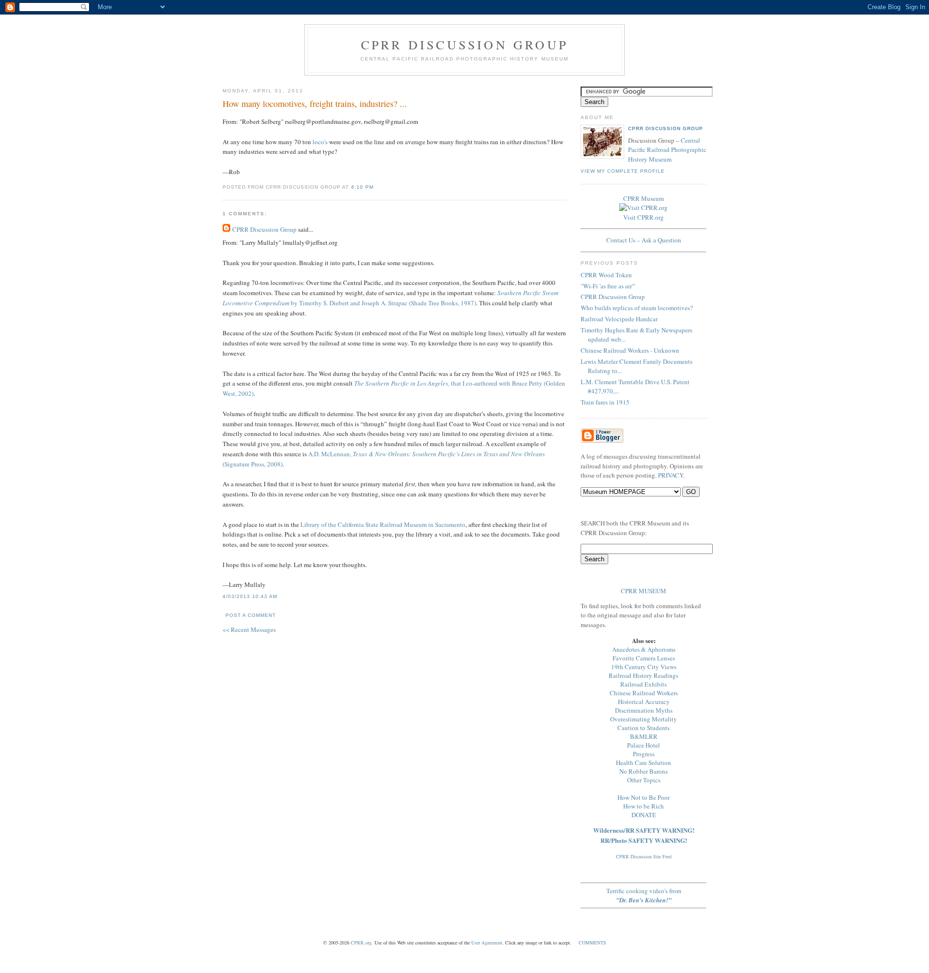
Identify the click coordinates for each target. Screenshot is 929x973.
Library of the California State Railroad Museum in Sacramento (382, 524)
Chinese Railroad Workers (644, 693)
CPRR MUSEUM (643, 590)
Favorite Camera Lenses (644, 658)
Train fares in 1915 (605, 402)
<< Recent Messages (249, 629)
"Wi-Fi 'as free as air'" (608, 286)
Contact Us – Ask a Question (643, 240)
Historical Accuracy (644, 701)
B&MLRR (644, 736)
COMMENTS (592, 942)
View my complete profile (623, 171)
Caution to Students (643, 727)
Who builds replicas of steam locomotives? (637, 307)
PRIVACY (670, 475)
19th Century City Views (643, 666)
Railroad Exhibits (643, 684)
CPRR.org (361, 942)
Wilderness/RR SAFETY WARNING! (643, 830)
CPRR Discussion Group (464, 44)
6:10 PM (362, 187)
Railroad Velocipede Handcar (619, 318)
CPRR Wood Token (606, 274)
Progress (644, 753)
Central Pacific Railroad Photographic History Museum (667, 150)
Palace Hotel (643, 745)
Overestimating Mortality (643, 719)
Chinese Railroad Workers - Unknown (630, 350)
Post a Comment (250, 615)
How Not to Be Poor (643, 797)
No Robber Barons (643, 771)
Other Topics (643, 780)
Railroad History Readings (643, 675)
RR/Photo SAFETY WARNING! (643, 840)
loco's (320, 141)
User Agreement (486, 942)
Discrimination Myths (644, 710)
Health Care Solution (643, 762)
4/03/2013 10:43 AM (250, 596)
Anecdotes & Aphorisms (643, 649)
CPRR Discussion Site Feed (644, 856)
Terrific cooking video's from (643, 895)
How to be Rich (643, 806)
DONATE (643, 814)
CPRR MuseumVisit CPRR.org (643, 208)
